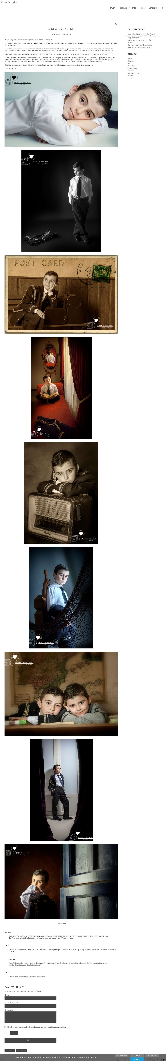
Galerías (132, 8)
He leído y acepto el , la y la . (36, 1027)
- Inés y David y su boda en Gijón (139, 40)
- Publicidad (131, 66)
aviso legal (26, 1027)
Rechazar (153, 1055)
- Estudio (130, 76)
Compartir (60, 923)
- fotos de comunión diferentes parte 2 (140, 47)
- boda (129, 63)
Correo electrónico (11, 1002)
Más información (122, 1055)
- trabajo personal (133, 73)
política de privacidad (57, 1027)
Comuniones (55, 34)
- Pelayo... (130, 42)
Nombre (7, 995)
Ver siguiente (21, 1050)
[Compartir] (70, 34)
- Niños (129, 78)
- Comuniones (132, 68)
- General (130, 61)
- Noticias (130, 71)
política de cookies (39, 1027)
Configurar (137, 1055)
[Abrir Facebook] (162, 8)
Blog (142, 8)
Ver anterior (10, 1050)
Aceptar (137, 1059)
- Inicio (129, 59)
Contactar (153, 8)
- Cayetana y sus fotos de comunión (139, 45)
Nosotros (123, 8)
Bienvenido (113, 8)
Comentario (9, 1010)
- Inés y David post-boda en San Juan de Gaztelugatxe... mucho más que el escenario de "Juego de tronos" (143, 36)
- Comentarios (64, 34)
